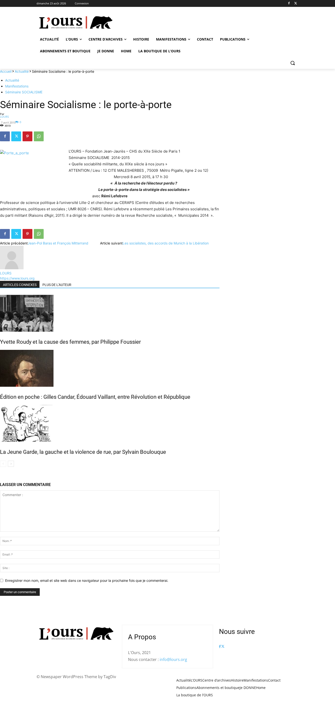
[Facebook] (289, 3)
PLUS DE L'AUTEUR (56, 285)
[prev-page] (3, 464)
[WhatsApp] (39, 136)
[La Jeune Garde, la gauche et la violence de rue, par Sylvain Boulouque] (109, 423)
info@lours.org (173, 659)
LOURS (4, 116)
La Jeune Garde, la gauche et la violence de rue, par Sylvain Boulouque (83, 452)
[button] (292, 63)
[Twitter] (295, 3)
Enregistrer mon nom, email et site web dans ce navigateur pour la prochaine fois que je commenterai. (86, 580)
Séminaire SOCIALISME (23, 92)
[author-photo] (12, 268)
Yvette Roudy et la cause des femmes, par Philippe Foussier (70, 342)
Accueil (6, 71)
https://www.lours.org (17, 278)
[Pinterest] (27, 136)
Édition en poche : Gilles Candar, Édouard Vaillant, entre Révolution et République (95, 397)
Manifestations (16, 86)
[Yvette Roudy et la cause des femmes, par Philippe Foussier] (109, 313)
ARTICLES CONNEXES (20, 285)
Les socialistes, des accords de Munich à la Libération (166, 243)
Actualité (22, 71)
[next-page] (11, 464)
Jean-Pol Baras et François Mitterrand (58, 243)
